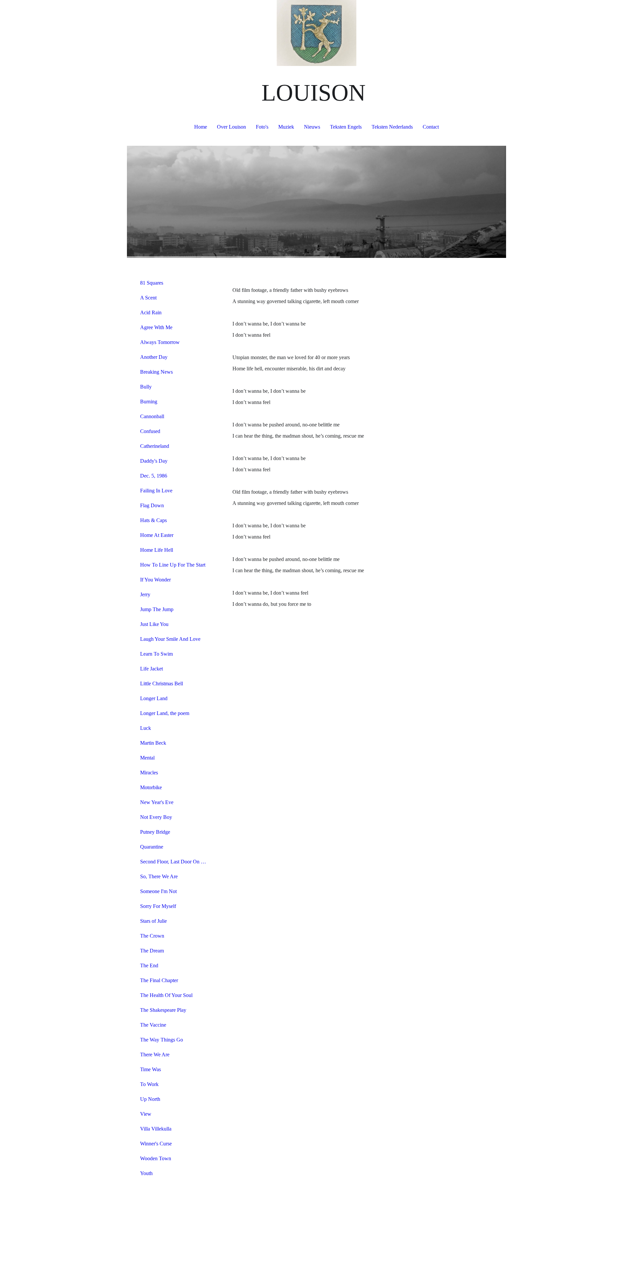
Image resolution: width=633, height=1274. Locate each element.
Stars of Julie (153, 921)
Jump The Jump (156, 609)
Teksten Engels (346, 127)
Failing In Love (156, 490)
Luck (145, 728)
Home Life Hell (156, 550)
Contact (431, 127)
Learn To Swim (156, 654)
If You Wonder (155, 579)
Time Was (150, 1069)
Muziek (286, 127)
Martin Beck (153, 743)
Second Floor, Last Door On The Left (175, 861)
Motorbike (151, 787)
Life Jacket (151, 668)
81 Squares (151, 283)
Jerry (145, 594)
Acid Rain (151, 312)
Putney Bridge (155, 832)
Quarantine (151, 847)
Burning (148, 401)
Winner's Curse (156, 1143)
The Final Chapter (159, 980)
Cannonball (152, 416)
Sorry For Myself (158, 906)
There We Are (154, 1054)
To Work (149, 1084)
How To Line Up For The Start (172, 565)
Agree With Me (156, 327)
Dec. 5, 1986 (153, 476)
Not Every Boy (156, 817)
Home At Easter (156, 535)
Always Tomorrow (160, 342)
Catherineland (154, 446)
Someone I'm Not (158, 891)
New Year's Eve (156, 802)
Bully (146, 386)
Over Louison (231, 127)
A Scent (148, 297)
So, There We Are (159, 876)
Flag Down (152, 505)
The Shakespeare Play (163, 1010)
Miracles (149, 772)
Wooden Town (155, 1158)
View (145, 1114)
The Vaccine (153, 1025)
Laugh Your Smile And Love (170, 639)
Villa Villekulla (155, 1129)
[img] (316, 33)
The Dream (152, 950)
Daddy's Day (153, 461)
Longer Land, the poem (164, 713)
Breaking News (156, 372)
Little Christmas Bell (161, 683)
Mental (147, 758)
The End (149, 965)
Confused (150, 431)
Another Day (153, 357)
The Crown (152, 936)
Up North (150, 1099)
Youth (146, 1173)
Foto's (262, 127)
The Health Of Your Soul (166, 995)
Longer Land (153, 698)
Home (200, 127)
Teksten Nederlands (392, 127)
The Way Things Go (161, 1039)
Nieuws (312, 127)
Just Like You (154, 624)
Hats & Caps (153, 520)
